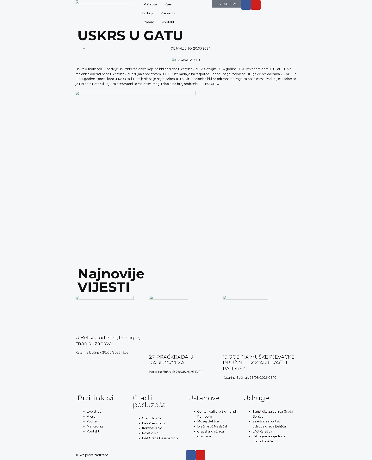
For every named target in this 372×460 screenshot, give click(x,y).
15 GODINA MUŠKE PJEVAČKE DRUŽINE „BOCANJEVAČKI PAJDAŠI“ (258, 362)
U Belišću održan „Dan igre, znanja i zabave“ (108, 340)
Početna (150, 4)
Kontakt (168, 22)
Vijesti (168, 4)
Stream (148, 22)
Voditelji (146, 13)
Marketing (168, 13)
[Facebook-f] (246, 5)
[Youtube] (256, 5)
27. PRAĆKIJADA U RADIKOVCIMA (171, 360)
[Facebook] (191, 455)
